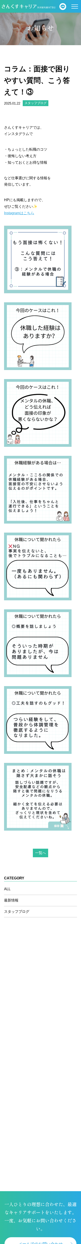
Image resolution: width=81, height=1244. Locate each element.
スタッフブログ (36, 103)
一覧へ (40, 853)
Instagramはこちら (19, 213)
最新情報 (11, 900)
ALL (7, 889)
